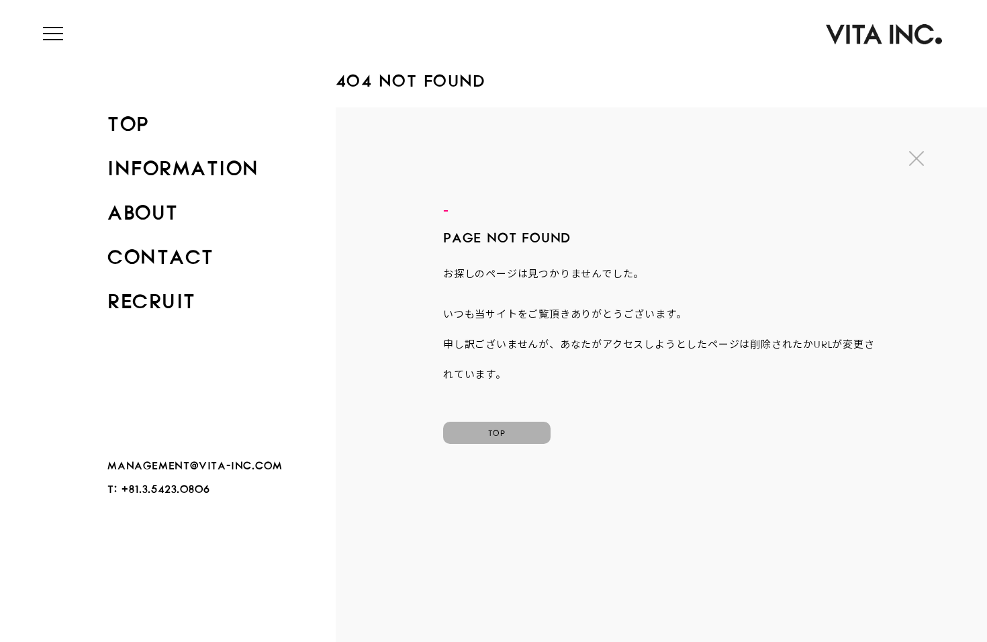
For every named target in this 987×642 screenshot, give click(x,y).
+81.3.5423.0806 (165, 486)
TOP (128, 119)
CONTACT (160, 252)
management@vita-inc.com (194, 463)
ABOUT (143, 208)
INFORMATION (183, 164)
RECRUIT (151, 297)
